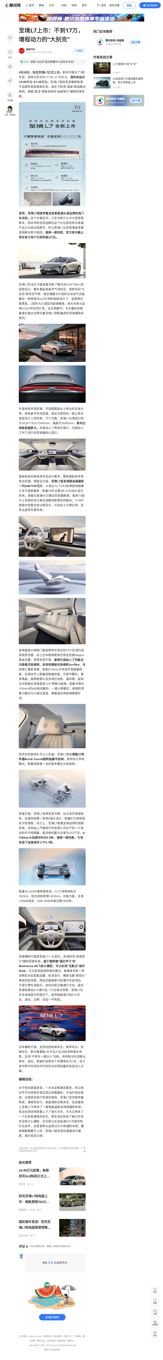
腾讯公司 (48, 1349)
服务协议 (48, 1336)
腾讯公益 (41, 1340)
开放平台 (67, 1336)
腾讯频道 (61, 1340)
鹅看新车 (23, 1210)
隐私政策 (57, 1336)
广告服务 (77, 1336)
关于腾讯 (23, 1336)
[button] (135, 42)
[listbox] (52, 1199)
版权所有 (56, 1349)
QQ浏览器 (51, 1340)
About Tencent (35, 1336)
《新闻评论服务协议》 (61, 1246)
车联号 (22, 1184)
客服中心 (71, 1340)
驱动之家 (23, 1235)
